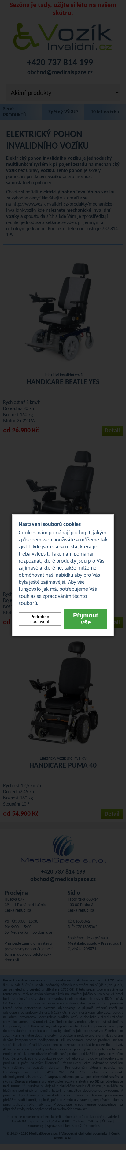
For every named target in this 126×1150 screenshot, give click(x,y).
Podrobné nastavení (39, 619)
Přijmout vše (85, 619)
